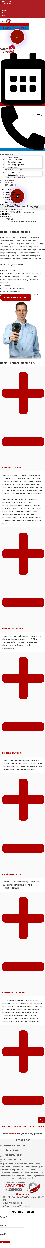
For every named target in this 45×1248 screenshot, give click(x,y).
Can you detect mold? (12, 468)
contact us (14, 1134)
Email (3, 1234)
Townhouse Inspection (16, 160)
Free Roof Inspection (13, 1155)
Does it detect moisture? (13, 993)
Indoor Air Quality (11, 1150)
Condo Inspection (14, 162)
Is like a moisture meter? (13, 628)
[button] (40, 115)
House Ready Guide (12, 1159)
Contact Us (22, 1194)
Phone (3, 1225)
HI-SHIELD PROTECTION (11, 212)
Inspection (7, 154)
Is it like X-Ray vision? (12, 753)
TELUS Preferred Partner (15, 1145)
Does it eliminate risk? (12, 874)
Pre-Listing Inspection (16, 165)
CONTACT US (10, 185)
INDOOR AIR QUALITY (13, 170)
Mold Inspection (14, 172)
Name (3, 1217)
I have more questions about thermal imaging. (23, 1126)
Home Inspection (14, 157)
